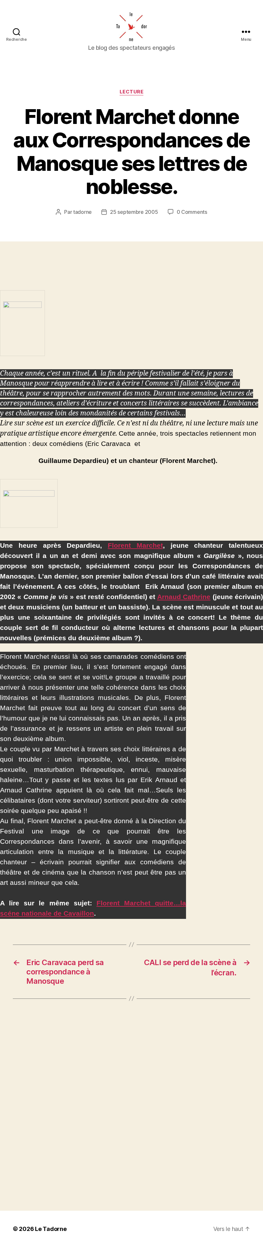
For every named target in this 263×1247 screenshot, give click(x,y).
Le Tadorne (50, 1228)
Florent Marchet (135, 545)
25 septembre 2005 (134, 212)
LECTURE (132, 92)
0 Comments (192, 212)
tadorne (82, 212)
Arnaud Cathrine (183, 596)
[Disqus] (131, 1105)
